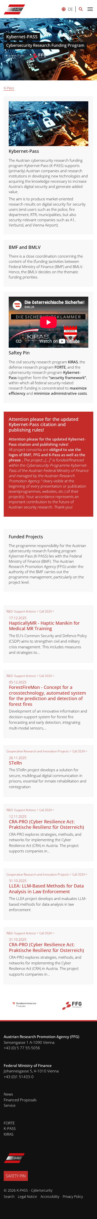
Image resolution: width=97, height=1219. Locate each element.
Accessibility (50, 1196)
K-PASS (10, 1128)
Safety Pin (16, 1176)
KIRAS (8, 1134)
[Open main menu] (90, 9)
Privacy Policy (73, 1196)
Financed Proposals (20, 1099)
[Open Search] (81, 9)
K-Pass (9, 88)
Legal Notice (27, 1196)
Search (9, 1196)
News (8, 1094)
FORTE (9, 1122)
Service (9, 1105)
